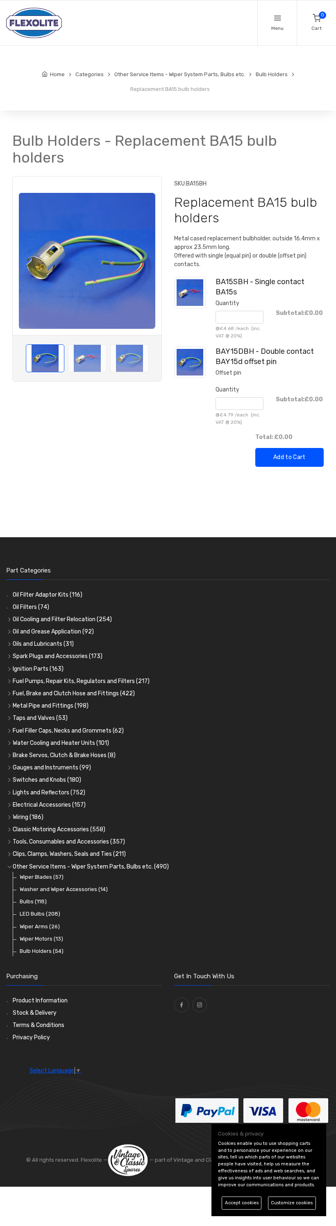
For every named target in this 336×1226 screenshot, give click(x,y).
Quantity (227, 303)
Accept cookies (242, 1203)
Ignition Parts (38, 668)
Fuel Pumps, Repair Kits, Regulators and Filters (81, 681)
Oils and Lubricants (43, 643)
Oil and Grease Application (53, 631)
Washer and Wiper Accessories (64, 889)
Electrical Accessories (49, 804)
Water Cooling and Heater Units (61, 743)
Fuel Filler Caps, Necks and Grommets (68, 730)
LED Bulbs (40, 914)
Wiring (28, 817)
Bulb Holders (42, 951)
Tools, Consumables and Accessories (69, 841)
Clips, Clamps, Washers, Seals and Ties (69, 854)
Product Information (40, 1000)
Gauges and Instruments (52, 767)
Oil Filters (31, 607)
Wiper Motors (41, 939)
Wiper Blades (42, 877)
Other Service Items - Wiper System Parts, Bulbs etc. (91, 866)
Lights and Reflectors (49, 792)
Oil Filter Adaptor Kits (47, 594)
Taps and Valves (40, 718)
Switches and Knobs (47, 779)
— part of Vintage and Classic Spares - (198, 1160)
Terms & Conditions (38, 1025)
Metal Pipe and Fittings (51, 705)
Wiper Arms (40, 926)
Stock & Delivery (35, 1012)
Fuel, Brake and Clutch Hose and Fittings (74, 693)
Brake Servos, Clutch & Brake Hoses (64, 755)
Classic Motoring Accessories (59, 829)
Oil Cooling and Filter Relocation (62, 619)
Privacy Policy (31, 1037)
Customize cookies (292, 1203)
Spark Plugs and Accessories (57, 656)
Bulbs (33, 901)
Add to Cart (289, 457)
